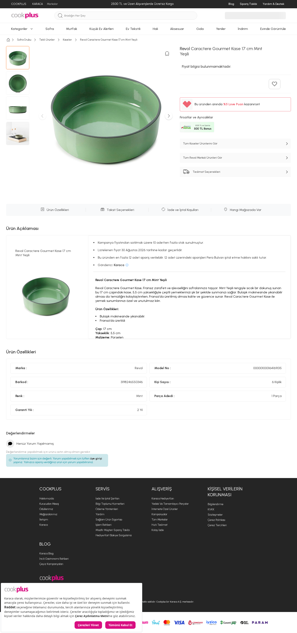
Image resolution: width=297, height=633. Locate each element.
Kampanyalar (159, 514)
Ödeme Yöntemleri (107, 509)
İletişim (43, 519)
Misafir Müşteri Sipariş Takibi (113, 530)
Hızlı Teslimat (159, 525)
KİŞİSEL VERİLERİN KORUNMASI (225, 491)
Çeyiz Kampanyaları (51, 564)
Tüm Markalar (160, 519)
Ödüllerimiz (46, 509)
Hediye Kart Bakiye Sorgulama (114, 535)
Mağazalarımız (48, 514)
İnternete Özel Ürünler (165, 509)
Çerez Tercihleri (217, 525)
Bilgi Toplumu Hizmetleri (110, 504)
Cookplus (50, 489)
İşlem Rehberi (104, 525)
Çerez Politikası (216, 520)
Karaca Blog (46, 553)
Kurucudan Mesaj (49, 504)
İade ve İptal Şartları (107, 498)
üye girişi (96, 458)
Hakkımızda (46, 498)
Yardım (100, 514)
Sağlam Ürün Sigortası (109, 519)
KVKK (211, 509)
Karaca (43, 525)
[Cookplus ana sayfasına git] (51, 578)
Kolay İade (158, 530)
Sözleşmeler (215, 514)
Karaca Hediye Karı (163, 498)
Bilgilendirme (215, 504)
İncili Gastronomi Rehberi (54, 558)
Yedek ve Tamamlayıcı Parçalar (170, 504)
